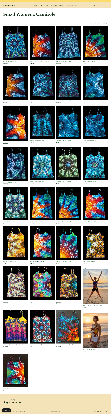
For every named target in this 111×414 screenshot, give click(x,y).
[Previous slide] (85, 267)
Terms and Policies (55, 411)
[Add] (25, 57)
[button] (99, 23)
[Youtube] (98, 411)
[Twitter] (104, 411)
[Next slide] (85, 268)
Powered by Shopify (21, 411)
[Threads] (107, 411)
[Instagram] (14, 400)
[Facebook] (11, 400)
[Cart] (106, 5)
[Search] (99, 5)
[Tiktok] (101, 411)
